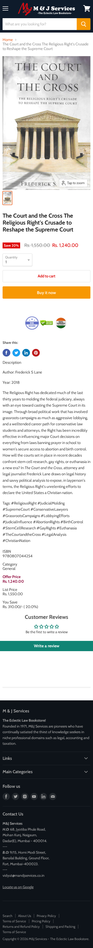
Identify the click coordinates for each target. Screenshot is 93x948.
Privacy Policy (46, 916)
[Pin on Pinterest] (36, 353)
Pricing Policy (41, 921)
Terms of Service (14, 921)
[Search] (83, 24)
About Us (24, 916)
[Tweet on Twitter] (16, 353)
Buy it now (46, 292)
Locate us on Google (18, 887)
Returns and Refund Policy (21, 926)
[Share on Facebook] (6, 353)
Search (7, 916)
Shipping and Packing (60, 926)
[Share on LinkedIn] (26, 353)
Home (8, 40)
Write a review (46, 645)
